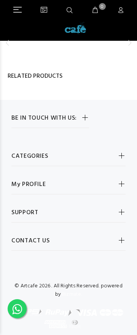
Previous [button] (7, 42)
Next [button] (130, 42)
